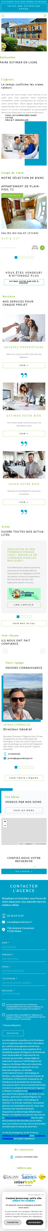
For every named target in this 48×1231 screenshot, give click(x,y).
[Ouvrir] (3, 15)
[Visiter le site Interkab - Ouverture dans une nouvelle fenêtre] (25, 1183)
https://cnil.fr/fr (35, 1091)
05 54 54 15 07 (15, 915)
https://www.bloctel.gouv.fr (17, 1118)
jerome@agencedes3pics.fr (20, 758)
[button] (21, 42)
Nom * (5, 943)
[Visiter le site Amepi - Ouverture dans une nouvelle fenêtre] (28, 1177)
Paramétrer (12, 1222)
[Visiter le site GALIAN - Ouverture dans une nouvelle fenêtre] (10, 1177)
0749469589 (14, 754)
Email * (6, 967)
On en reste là (34, 1195)
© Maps (28, 844)
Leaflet (21, 844)
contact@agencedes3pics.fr (19, 922)
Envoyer (13, 1033)
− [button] (5, 825)
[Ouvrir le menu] (45, 15)
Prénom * (8, 955)
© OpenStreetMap (40, 844)
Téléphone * (10, 979)
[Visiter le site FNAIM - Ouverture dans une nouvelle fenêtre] (42, 1177)
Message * (8, 991)
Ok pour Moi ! (34, 1222)
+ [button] (5, 821)
